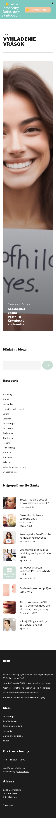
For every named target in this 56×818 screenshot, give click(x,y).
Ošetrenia (8, 438)
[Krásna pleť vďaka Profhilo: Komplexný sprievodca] (28, 196)
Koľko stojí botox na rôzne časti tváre (21, 692)
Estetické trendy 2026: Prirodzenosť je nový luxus (27, 683)
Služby (6, 740)
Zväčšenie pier (10, 472)
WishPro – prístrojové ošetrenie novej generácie (26, 688)
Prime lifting (9, 447)
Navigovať (8, 805)
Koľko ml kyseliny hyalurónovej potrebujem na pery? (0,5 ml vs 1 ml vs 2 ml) (28, 676)
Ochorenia (8, 428)
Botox (6, 399)
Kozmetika (8, 404)
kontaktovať (23, 771)
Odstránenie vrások (12, 726)
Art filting (7, 394)
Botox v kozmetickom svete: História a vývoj (24, 697)
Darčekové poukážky (13, 736)
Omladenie (14, 304)
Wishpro (7, 462)
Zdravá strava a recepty (14, 467)
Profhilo (25, 304)
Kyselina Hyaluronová (13, 409)
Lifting (6, 414)
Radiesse (7, 457)
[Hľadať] (47, 365)
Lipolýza (7, 418)
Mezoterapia (9, 423)
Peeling (6, 443)
